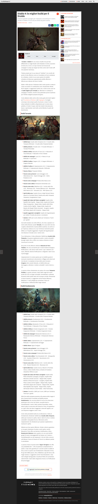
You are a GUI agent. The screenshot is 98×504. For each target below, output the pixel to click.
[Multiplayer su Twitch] (30, 484)
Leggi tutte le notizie (76, 62)
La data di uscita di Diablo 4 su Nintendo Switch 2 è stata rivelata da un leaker (71, 17)
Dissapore (50, 497)
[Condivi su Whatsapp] (55, 25)
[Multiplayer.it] (5, 1)
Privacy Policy (49, 491)
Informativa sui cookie (42, 491)
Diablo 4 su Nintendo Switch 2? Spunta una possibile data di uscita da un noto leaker (72, 21)
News (37, 56)
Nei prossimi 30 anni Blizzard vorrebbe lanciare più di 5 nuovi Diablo (71, 34)
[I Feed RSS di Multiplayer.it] (34, 484)
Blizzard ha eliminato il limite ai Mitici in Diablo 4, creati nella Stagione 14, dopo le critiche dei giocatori (72, 25)
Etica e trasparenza (62, 491)
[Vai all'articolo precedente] (96, 252)
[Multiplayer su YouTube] (32, 484)
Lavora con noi (72, 491)
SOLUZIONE (19, 22)
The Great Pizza (61, 497)
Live (86, 1)
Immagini (54, 56)
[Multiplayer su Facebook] (22, 484)
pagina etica (50, 474)
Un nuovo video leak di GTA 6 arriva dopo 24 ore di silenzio (72, 46)
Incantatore (27, 100)
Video (82, 1)
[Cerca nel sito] (93, 1)
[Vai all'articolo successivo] (1, 252)
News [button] (79, 1)
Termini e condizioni (55, 491)
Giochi (90, 1)
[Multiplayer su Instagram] (26, 484)
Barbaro (33, 100)
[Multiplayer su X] (24, 484)
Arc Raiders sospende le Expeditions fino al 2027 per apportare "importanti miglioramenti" (72, 55)
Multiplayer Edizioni (67, 497)
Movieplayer (45, 497)
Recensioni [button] (72, 1)
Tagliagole (41, 100)
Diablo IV (27, 53)
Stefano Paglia (24, 22)
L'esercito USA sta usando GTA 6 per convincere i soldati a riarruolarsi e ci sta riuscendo (71, 50)
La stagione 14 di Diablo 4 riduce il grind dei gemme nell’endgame (72, 30)
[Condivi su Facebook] (49, 25)
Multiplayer (41, 497)
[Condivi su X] (52, 25)
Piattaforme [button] (64, 1)
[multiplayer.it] (28, 482)
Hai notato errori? (24, 465)
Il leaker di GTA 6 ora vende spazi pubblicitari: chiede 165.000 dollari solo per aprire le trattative (72, 42)
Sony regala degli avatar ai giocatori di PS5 (72, 59)
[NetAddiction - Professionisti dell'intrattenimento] (48, 495)
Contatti (68, 491)
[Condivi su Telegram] (58, 25)
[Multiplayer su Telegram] (28, 484)
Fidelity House (54, 497)
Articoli (28, 56)
